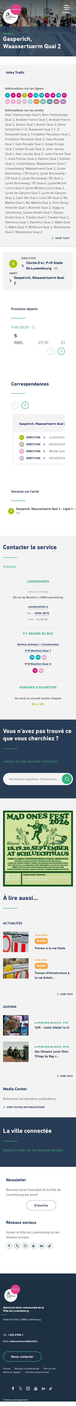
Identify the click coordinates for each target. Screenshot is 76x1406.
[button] (51, 351)
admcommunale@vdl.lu (23, 1341)
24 (44, 657)
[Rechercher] (67, 779)
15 (35, 670)
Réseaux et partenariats (27, 1368)
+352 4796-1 (15, 1334)
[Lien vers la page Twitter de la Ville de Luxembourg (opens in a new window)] (17, 1246)
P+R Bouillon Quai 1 (38, 650)
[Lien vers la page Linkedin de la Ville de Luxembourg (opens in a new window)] (42, 1246)
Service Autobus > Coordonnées (38, 644)
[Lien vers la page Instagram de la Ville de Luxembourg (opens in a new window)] (25, 1246)
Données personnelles (37, 1372)
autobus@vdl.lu (38, 606)
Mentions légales (12, 1372)
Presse (7, 1368)
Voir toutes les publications (26, 1107)
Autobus (9, 566)
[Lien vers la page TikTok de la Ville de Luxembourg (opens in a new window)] (50, 1246)
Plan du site (49, 1368)
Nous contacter (22, 1356)
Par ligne (8, 33)
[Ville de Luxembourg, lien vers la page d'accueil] (12, 23)
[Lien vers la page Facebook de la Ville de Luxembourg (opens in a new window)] (9, 1246)
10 (32, 657)
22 (38, 657)
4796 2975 (42, 613)
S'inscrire (41, 1205)
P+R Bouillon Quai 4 (38, 663)
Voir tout (62, 238)
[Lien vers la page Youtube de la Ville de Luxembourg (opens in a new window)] (33, 1246)
